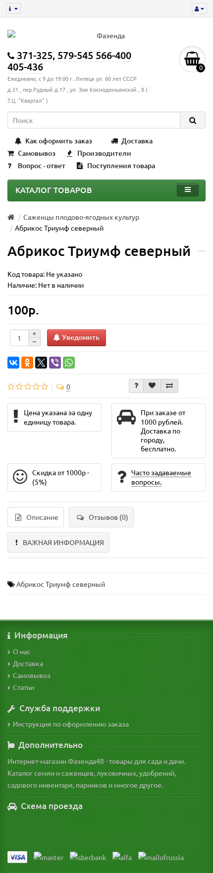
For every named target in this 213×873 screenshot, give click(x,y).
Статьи (23, 687)
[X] (41, 363)
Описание (42, 516)
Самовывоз (36, 153)
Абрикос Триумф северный (60, 583)
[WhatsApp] (69, 363)
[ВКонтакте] (13, 363)
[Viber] (55, 363)
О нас (22, 651)
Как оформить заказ (58, 140)
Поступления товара (121, 165)
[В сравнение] (169, 386)
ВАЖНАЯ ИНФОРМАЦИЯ (63, 542)
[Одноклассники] (27, 363)
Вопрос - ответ (41, 165)
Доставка (137, 140)
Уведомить (80, 337)
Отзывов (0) (108, 516)
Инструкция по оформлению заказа (71, 723)
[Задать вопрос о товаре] (136, 386)
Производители (104, 153)
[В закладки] (152, 386)
